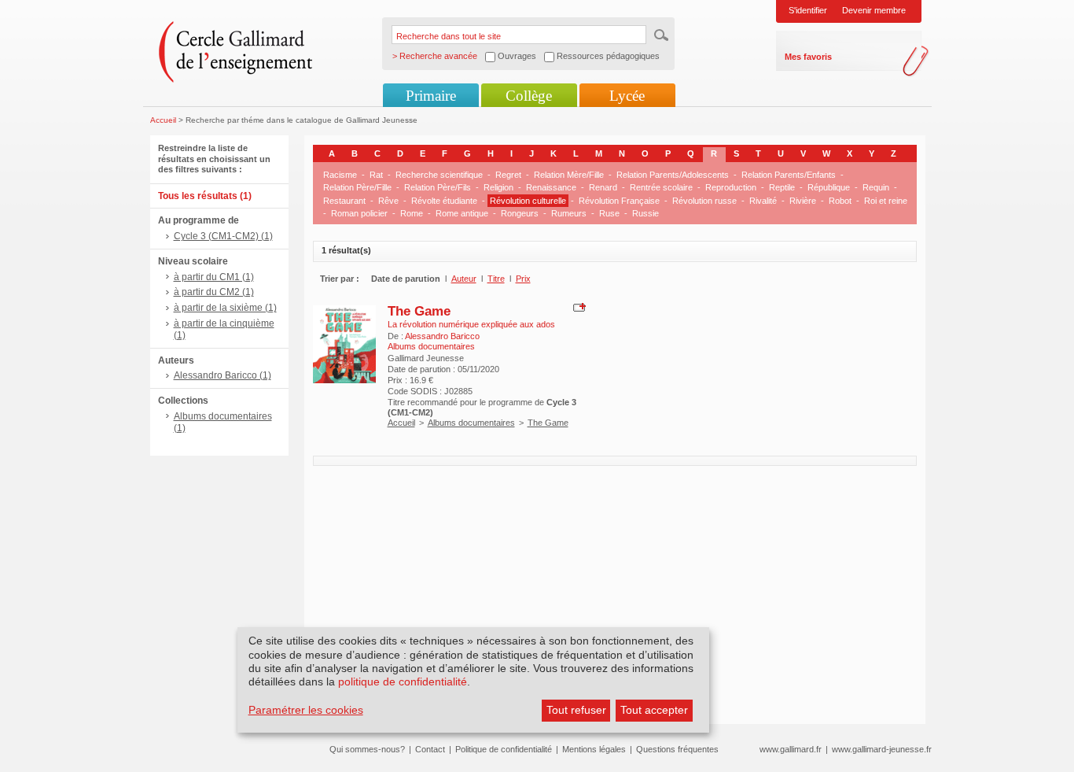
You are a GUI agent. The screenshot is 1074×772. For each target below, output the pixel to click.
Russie (645, 213)
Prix (523, 278)
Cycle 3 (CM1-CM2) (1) (223, 236)
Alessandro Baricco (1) (222, 375)
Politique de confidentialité (503, 749)
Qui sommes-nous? (367, 749)
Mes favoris (808, 56)
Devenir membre (874, 10)
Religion (498, 187)
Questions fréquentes (677, 749)
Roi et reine (885, 200)
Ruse (609, 213)
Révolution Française (619, 200)
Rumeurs (569, 213)
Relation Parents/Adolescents (672, 174)
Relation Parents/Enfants (788, 174)
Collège (529, 95)
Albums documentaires (471, 422)
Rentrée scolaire (661, 187)
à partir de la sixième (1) (225, 307)
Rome (411, 213)
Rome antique (462, 213)
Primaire (431, 95)
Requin (876, 187)
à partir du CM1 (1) (214, 277)
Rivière (802, 200)
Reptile (782, 187)
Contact (430, 749)
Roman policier (359, 213)
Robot (840, 200)
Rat (376, 174)
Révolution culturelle (528, 200)
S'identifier (808, 10)
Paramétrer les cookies (305, 710)
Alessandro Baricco (442, 336)
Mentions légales (594, 749)
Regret (508, 174)
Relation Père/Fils (437, 187)
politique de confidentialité (402, 681)
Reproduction (730, 187)
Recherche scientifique (439, 174)
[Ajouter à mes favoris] (577, 307)
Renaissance (551, 187)
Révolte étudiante (444, 200)
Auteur (463, 278)
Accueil (163, 120)
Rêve (388, 200)
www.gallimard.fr (791, 749)
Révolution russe (704, 200)
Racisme (340, 174)
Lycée (627, 95)
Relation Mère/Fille (569, 174)
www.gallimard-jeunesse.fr (882, 749)
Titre (496, 278)
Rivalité (763, 200)
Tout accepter (654, 710)
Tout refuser (576, 710)
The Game (419, 311)
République (828, 187)
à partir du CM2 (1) (214, 291)
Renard (603, 187)
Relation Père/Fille (357, 187)
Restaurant (344, 200)
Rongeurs (520, 213)
